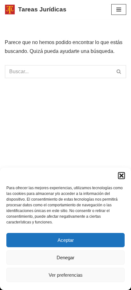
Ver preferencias (66, 275)
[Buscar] (119, 71)
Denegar (65, 257)
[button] (121, 175)
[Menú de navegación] (118, 9)
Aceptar (66, 240)
